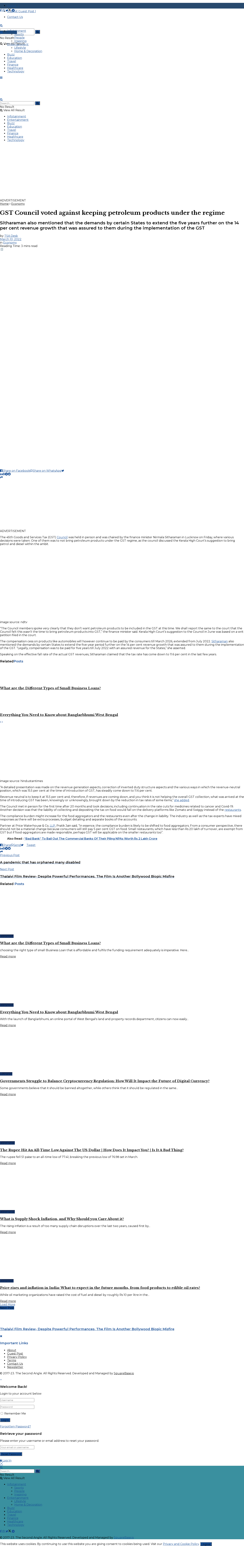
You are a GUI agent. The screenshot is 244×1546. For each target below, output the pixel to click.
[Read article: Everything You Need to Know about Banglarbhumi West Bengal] (122, 701)
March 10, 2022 (10, 239)
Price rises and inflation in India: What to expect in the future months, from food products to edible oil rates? (100, 1288)
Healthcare (15, 68)
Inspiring (20, 41)
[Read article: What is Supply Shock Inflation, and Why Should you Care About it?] (122, 1187)
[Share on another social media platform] (1, 477)
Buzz (11, 54)
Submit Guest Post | (21, 11)
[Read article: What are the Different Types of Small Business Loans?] (122, 675)
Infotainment (16, 31)
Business (6, 1074)
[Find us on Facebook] (1, 10)
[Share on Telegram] (6, 474)
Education (14, 58)
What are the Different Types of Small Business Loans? (50, 688)
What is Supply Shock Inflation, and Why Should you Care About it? (62, 1219)
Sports (19, 34)
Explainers (7, 1143)
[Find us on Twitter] (9, 10)
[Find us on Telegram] (13, 10)
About (11, 1350)
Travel (11, 61)
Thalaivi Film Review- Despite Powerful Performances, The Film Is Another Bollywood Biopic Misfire (87, 1329)
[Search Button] (37, 32)
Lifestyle (20, 47)
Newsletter (15, 1367)
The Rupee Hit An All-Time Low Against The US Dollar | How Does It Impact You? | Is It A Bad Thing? (92, 1150)
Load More (7, 1304)
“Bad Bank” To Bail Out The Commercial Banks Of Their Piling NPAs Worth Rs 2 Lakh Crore (90, 838)
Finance (12, 64)
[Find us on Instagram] (4, 10)
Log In (6, 1460)
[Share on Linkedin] (1, 474)
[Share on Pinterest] (4, 474)
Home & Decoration (28, 51)
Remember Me (15, 1413)
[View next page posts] (2, 722)
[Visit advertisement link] (107, 197)
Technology (15, 71)
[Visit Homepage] (27, 29)
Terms (11, 1360)
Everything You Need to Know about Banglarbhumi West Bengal (59, 715)
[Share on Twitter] (64, 470)
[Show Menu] (1, 77)
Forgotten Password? (15, 1426)
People (19, 37)
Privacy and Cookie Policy (181, 1544)
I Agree (206, 1544)
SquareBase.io (124, 1373)
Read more (8, 956)
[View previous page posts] (0, 722)
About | (13, 5)
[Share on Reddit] (9, 474)
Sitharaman (219, 641)
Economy (18, 204)
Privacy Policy (17, 1357)
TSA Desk (11, 236)
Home (4, 204)
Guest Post (15, 1353)
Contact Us (15, 1363)
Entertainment (18, 44)
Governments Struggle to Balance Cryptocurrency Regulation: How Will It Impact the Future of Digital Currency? (105, 1081)
